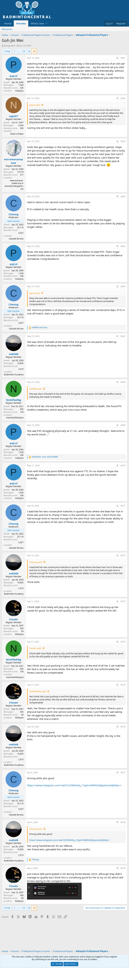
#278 (123, 822)
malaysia (19, 90)
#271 (123, 505)
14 (34, 51)
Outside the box (16, 238)
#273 (123, 601)
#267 (123, 336)
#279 (123, 868)
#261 (123, 57)
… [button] (19, 51)
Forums (21, 23)
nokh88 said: (35, 388)
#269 (123, 425)
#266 (123, 286)
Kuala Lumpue (17, 133)
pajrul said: (34, 104)
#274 (123, 641)
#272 (123, 555)
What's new (37, 23)
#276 (123, 726)
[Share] (117, 58)
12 (24, 51)
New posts (7, 29)
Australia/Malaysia (15, 417)
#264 (123, 196)
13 (29, 51)
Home (7, 23)
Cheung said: (35, 562)
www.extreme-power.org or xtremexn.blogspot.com (14, 184)
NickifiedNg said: (37, 691)
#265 (123, 246)
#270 (123, 465)
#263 (123, 141)
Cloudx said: (35, 648)
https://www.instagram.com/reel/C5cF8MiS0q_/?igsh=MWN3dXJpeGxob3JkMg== (74, 785)
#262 (123, 98)
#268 (123, 382)
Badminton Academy (14, 374)
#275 (123, 684)
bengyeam (9, 45)
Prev (8, 51)
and (40, 327)
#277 (123, 772)
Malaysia (19, 634)
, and (45, 456)
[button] (46, 23)
